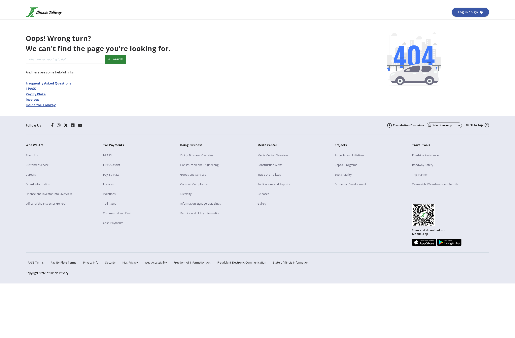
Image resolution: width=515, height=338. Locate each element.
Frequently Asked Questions (48, 83)
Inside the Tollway (41, 105)
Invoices (32, 99)
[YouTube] (80, 125)
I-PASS (31, 89)
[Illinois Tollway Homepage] (44, 12)
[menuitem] (63, 155)
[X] (66, 125)
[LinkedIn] (73, 125)
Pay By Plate (36, 94)
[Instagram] (59, 125)
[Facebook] (52, 125)
